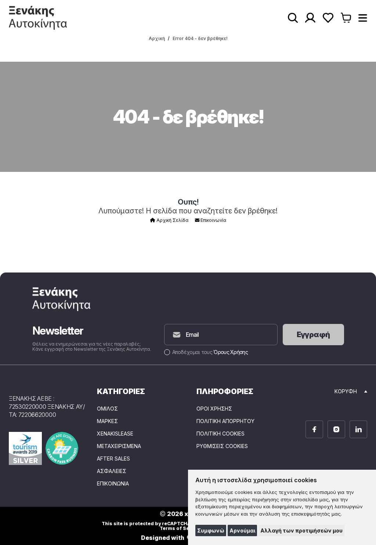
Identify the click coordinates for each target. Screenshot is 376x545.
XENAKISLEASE (115, 433)
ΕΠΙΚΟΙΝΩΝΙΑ (113, 483)
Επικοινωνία (212, 220)
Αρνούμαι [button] (242, 530)
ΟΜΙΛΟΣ (107, 408)
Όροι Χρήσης (214, 408)
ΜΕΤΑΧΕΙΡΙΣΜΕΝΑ (119, 446)
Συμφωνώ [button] (210, 530)
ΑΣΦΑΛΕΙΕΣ (111, 471)
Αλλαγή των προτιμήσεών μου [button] (301, 530)
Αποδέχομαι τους (210, 352)
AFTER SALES (113, 458)
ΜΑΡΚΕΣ (107, 421)
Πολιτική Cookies (220, 433)
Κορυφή (346, 391)
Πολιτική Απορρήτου (225, 421)
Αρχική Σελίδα (171, 220)
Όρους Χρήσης (230, 352)
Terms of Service (180, 528)
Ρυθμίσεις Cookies (222, 446)
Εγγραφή (313, 334)
